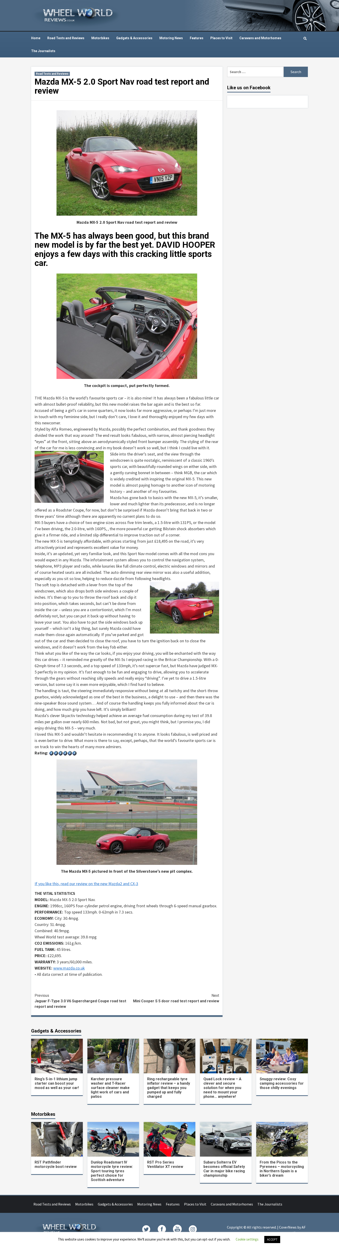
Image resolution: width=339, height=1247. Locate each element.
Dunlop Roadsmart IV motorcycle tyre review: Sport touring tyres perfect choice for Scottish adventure (112, 1171)
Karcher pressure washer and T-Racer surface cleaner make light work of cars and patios (110, 1088)
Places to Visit (221, 38)
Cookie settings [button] (247, 1239)
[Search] (305, 38)
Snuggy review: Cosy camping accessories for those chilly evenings (282, 1083)
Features (196, 38)
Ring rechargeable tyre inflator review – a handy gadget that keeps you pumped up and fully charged (168, 1088)
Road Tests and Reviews (65, 38)
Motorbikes (100, 38)
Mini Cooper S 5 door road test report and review (176, 998)
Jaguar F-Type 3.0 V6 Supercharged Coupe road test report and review (80, 1001)
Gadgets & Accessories (134, 38)
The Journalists (43, 51)
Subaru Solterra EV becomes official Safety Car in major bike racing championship (224, 1169)
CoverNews (288, 1227)
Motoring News (171, 38)
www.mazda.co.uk (69, 968)
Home (35, 38)
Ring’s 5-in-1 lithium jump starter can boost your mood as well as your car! (57, 1083)
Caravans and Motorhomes (260, 38)
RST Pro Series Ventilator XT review (165, 1164)
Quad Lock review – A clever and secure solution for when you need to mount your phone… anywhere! (222, 1088)
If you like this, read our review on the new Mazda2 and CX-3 (86, 883)
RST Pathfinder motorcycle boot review (56, 1164)
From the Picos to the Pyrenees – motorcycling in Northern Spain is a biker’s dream (282, 1169)
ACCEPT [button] (272, 1239)
